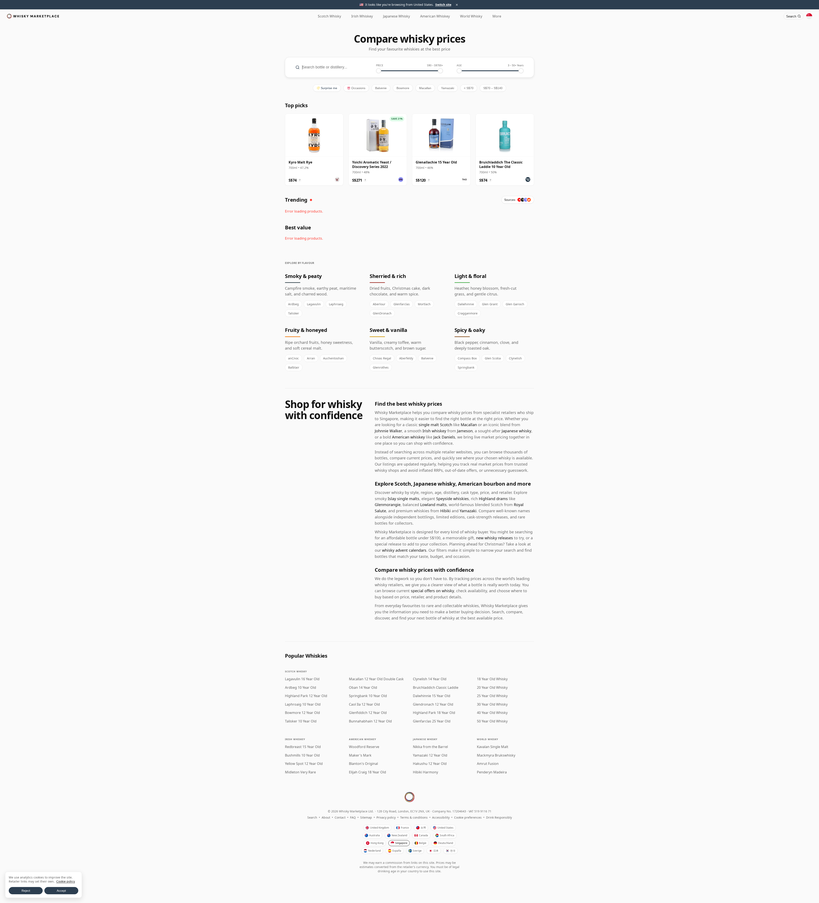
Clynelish (515, 358)
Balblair (293, 367)
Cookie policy (65, 881)
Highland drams (493, 498)
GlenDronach (382, 313)
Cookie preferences (468, 817)
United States (445, 827)
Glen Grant (490, 304)
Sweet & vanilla (388, 329)
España (396, 850)
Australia (374, 835)
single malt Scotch (435, 424)
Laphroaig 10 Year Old (303, 704)
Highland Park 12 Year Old (306, 696)
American (435, 16)
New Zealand (399, 835)
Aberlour (379, 304)
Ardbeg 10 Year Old (300, 687)
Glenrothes (381, 367)
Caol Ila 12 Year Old (364, 704)
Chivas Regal (382, 358)
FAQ (353, 817)
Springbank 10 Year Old (368, 696)
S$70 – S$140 (492, 88)
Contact (340, 817)
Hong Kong (376, 843)
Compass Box (467, 358)
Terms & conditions (414, 817)
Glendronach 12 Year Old (433, 704)
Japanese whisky (516, 430)
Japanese (396, 16)
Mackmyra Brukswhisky (496, 755)
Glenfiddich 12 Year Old (368, 713)
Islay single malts (403, 498)
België (422, 843)
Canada (423, 835)
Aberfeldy (406, 358)
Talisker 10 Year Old (301, 721)
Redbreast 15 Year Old (303, 747)
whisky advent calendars (404, 550)
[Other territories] (809, 16)
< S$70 (468, 88)
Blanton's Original (363, 763)
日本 (436, 850)
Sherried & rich (388, 275)
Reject (26, 890)
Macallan (425, 88)
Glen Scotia (493, 358)
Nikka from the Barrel (430, 747)
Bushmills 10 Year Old (302, 755)
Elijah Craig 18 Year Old (367, 772)
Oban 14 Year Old (363, 687)
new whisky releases (494, 537)
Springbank (466, 367)
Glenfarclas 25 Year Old (431, 721)
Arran (311, 358)
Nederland (374, 850)
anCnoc (293, 358)
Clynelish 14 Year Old (429, 679)
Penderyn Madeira (492, 772)
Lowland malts (433, 504)
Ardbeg (293, 304)
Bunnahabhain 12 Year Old (370, 721)
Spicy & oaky (470, 329)
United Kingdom (379, 827)
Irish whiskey (434, 430)
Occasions (358, 88)
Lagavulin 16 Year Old (302, 679)
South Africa (447, 835)
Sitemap (366, 817)
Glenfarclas (402, 304)
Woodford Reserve (364, 747)
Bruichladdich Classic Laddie (435, 687)
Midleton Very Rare (300, 772)
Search (312, 817)
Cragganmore (468, 313)
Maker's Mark (360, 755)
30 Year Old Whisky (492, 704)
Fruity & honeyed (306, 329)
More (496, 16)
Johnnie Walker (388, 430)
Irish (362, 16)
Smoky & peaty (303, 275)
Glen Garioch (515, 304)
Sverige (417, 850)
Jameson (465, 430)
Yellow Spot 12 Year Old (304, 763)
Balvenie (381, 88)
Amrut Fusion (488, 763)
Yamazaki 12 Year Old (430, 755)
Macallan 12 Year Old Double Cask (376, 679)
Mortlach (424, 304)
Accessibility (441, 817)
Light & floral (470, 275)
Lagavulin (314, 304)
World (471, 16)
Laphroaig (336, 304)
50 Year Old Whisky (492, 721)
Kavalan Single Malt (492, 747)
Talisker (293, 313)
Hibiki (445, 510)
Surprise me (329, 88)
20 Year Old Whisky (492, 687)
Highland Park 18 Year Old (434, 713)
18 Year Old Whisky (492, 679)
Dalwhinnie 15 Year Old (431, 696)
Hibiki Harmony (425, 772)
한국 (452, 850)
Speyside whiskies (452, 498)
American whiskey (408, 437)
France (405, 827)
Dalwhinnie (466, 304)
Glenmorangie (388, 504)
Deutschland (445, 843)
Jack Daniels (444, 437)
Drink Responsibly (499, 817)
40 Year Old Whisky (492, 713)
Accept (61, 890)
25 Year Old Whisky (492, 696)
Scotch (329, 16)
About (326, 817)
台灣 (423, 827)
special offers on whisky (432, 590)
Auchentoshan (333, 358)
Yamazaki (447, 88)
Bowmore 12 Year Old (302, 713)
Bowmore (402, 88)
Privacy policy (386, 817)
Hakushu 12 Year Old (430, 763)
